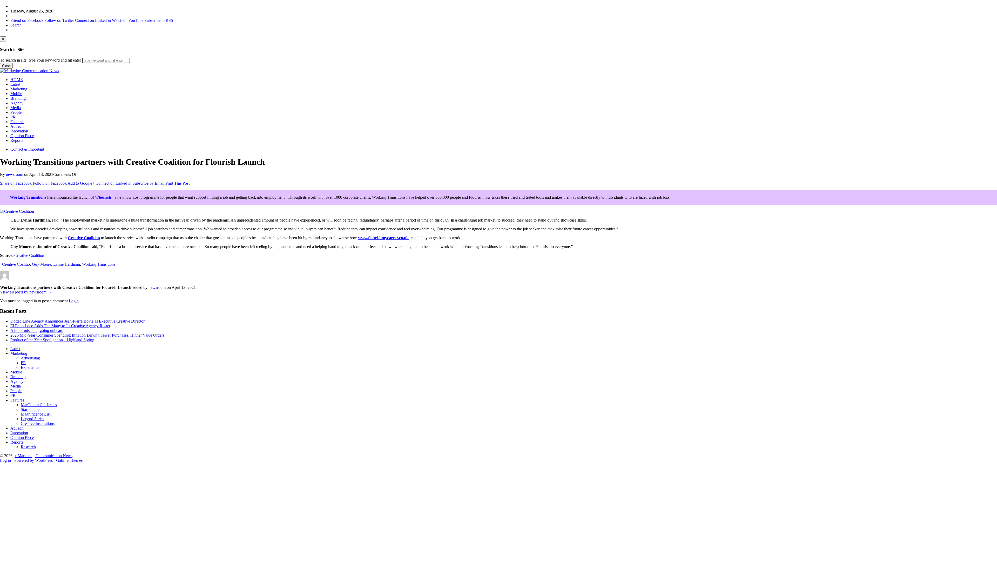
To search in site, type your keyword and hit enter (40, 60)
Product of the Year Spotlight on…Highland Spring (52, 340)
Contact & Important (27, 149)
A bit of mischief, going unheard (36, 330)
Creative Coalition (84, 238)
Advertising (30, 358)
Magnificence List (35, 414)
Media (15, 107)
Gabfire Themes (69, 460)
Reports (16, 140)
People (16, 112)
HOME (16, 79)
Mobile (16, 93)
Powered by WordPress (33, 460)
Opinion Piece (22, 135)
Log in (5, 460)
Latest (15, 84)
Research (28, 447)
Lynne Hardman (66, 264)
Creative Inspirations (38, 423)
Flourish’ (104, 197)
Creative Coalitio (16, 264)
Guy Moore (41, 264)
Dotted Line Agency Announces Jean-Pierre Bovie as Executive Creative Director (77, 321)
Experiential (31, 367)
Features (17, 121)
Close (6, 66)
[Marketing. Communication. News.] (29, 71)
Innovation (19, 131)
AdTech (17, 126)
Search (16, 25)
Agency (16, 103)
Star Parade (30, 409)
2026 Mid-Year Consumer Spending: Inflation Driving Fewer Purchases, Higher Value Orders (87, 335)
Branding (18, 98)
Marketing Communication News (43, 455)
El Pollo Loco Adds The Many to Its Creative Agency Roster (60, 326)
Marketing (18, 89)
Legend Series (32, 419)
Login (74, 301)
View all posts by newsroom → (26, 292)
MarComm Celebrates (39, 405)
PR (13, 117)
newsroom (14, 174)
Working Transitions (28, 197)
